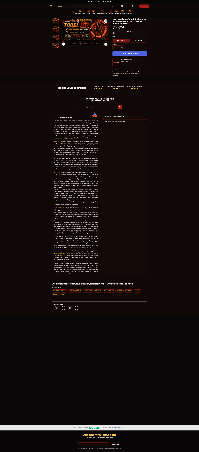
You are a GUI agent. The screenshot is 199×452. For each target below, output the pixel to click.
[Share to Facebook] (59, 308)
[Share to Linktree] (63, 308)
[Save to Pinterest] (68, 308)
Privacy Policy (96, 448)
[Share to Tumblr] (76, 308)
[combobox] (88, 6)
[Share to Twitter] (55, 308)
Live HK (62, 207)
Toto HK (56, 172)
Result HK (63, 255)
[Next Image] (106, 44)
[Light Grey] (114, 33)
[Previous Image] (63, 44)
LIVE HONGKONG (130, 54)
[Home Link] (60, 6)
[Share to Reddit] (72, 308)
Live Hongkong (61, 253)
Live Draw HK (62, 141)
